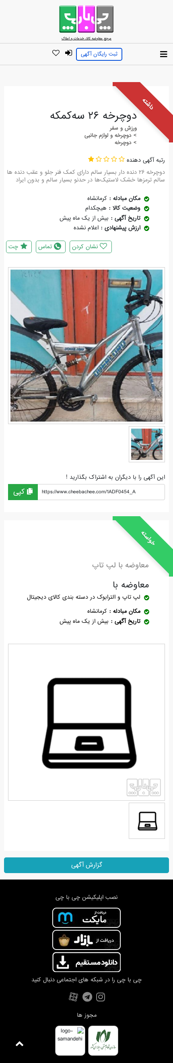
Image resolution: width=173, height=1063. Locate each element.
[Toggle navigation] (164, 54)
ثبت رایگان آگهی (99, 54)
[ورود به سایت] (68, 53)
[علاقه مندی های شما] (56, 53)
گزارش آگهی (86, 865)
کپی (20, 491)
